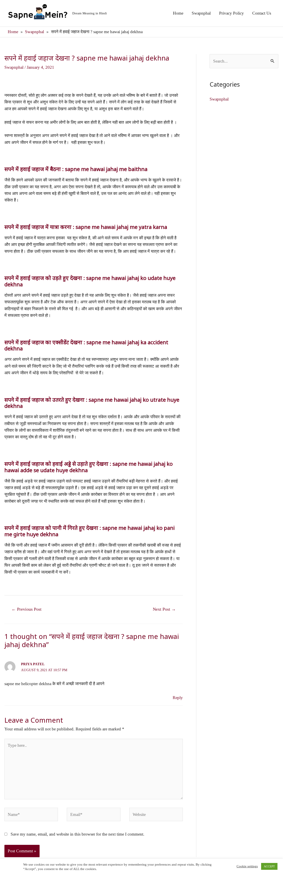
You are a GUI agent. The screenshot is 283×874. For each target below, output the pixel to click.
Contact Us (261, 13)
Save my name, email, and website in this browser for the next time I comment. (77, 834)
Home (178, 13)
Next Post (164, 609)
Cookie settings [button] (247, 866)
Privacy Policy (231, 13)
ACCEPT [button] (269, 866)
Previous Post (26, 609)
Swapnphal (201, 13)
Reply (178, 697)
